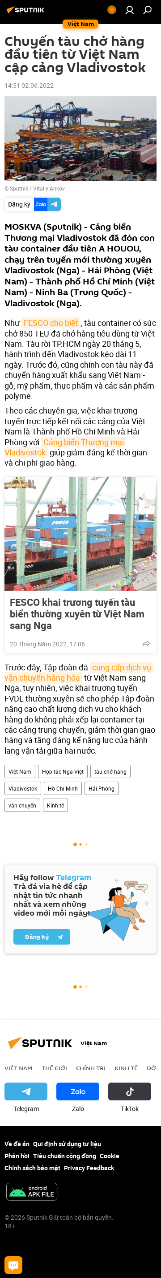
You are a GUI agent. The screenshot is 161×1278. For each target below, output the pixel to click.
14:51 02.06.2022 (29, 85)
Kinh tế (55, 805)
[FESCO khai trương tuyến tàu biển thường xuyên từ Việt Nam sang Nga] (80, 534)
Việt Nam (19, 771)
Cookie (109, 1156)
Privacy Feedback (89, 1168)
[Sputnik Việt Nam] (26, 13)
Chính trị (91, 1068)
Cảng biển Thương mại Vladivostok (65, 447)
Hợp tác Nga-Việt (63, 771)
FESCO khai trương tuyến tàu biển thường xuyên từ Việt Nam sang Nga (77, 613)
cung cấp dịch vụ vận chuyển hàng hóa (78, 672)
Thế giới (54, 1068)
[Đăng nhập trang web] (130, 10)
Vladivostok (22, 788)
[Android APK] (31, 1192)
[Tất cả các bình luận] (13, 1265)
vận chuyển (22, 805)
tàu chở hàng (110, 771)
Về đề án (17, 1144)
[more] (146, 643)
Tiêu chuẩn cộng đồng (64, 1156)
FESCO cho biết (51, 322)
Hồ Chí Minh (63, 788)
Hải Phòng (101, 788)
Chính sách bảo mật (32, 1168)
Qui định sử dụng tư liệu (67, 1144)
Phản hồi (17, 1156)
